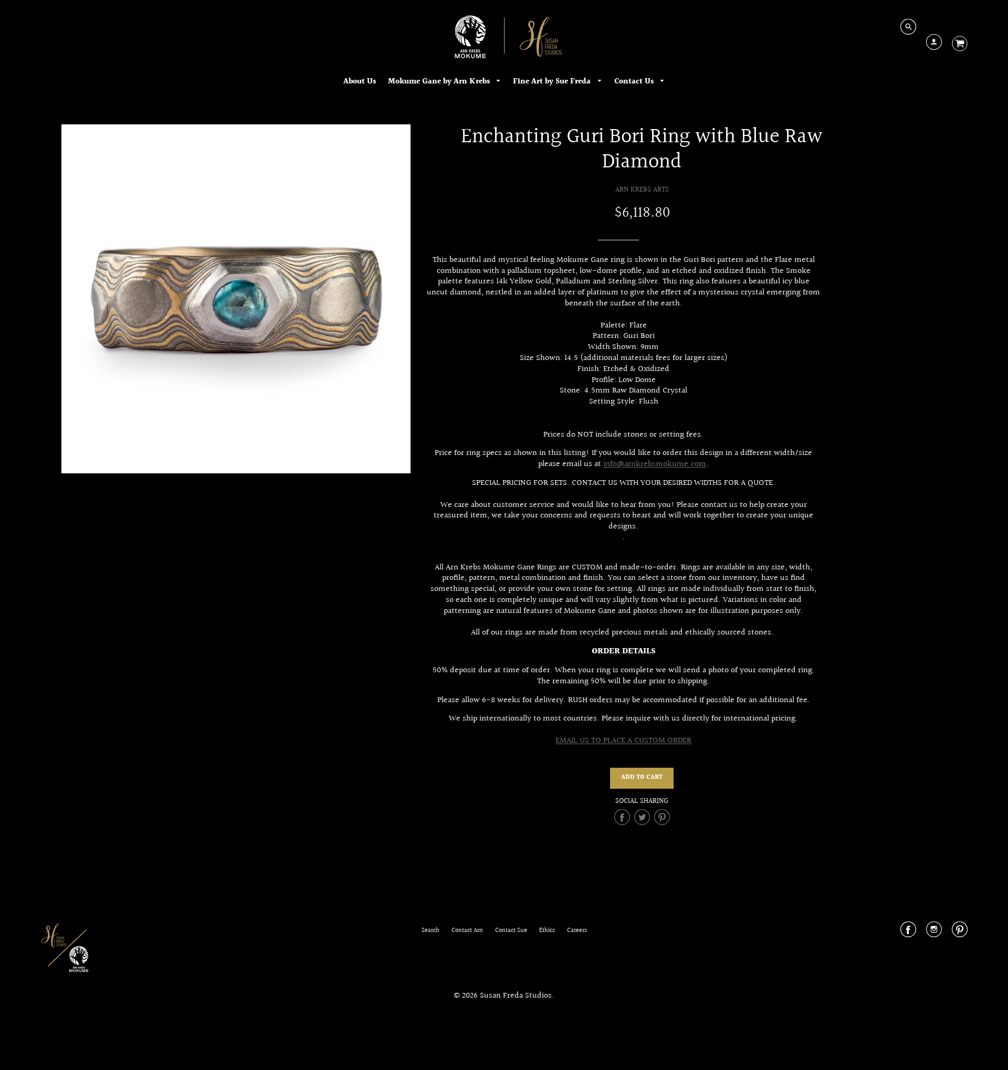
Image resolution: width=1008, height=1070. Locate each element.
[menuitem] (359, 81)
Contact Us (635, 82)
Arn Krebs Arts (642, 190)
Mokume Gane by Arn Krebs (440, 82)
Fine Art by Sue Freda (553, 82)
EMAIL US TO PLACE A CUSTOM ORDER (623, 740)
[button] (642, 778)
